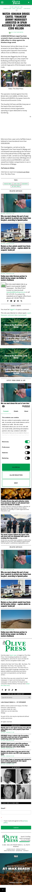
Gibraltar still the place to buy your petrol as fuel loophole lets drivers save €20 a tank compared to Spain (15, 753)
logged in (13, 309)
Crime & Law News (23, 172)
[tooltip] (7, 301)
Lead (13, 8)
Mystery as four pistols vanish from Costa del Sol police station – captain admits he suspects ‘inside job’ (15, 248)
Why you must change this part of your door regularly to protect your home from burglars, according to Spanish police (16, 218)
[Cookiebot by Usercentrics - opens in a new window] (22, 406)
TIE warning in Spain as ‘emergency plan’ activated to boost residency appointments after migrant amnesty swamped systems (16, 761)
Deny (16, 483)
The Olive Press (16, 186)
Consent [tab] (5, 411)
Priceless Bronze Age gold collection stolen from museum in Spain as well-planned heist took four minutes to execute (15, 502)
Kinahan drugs (8, 184)
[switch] (27, 447)
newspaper (25, 184)
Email (3, 808)
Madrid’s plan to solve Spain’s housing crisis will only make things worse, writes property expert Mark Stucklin (16, 729)
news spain (17, 184)
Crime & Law (7, 8)
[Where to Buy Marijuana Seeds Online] (16, 324)
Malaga (19, 8)
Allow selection (16, 475)
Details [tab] (16, 411)
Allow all (16, 467)
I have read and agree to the (16, 822)
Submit (16, 828)
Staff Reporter (18, 32)
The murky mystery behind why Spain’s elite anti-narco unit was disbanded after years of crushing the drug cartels (15, 536)
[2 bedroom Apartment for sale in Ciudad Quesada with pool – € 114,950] (16, 338)
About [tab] (26, 411)
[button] (29, 697)
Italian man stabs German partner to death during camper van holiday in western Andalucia (14, 278)
